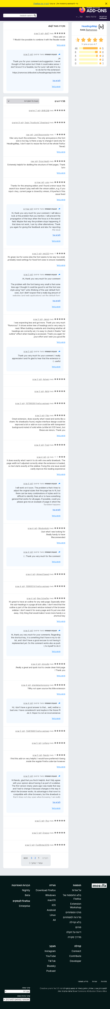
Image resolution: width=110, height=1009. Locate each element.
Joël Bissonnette (41, 134)
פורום (78, 927)
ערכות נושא (91, 16)
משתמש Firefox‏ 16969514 (37, 586)
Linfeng (46, 743)
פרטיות (104, 981)
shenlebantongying (40, 685)
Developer (75, 961)
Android (51, 910)
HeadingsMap (89, 26)
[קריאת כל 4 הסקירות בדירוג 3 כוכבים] (88, 56)
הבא (26, 858)
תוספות (77, 885)
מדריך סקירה (74, 937)
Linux (53, 915)
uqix (47, 182)
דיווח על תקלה (73, 932)
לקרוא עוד (56, 80)
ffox (47, 821)
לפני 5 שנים (39, 33)
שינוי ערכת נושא (23, 996)
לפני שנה (29, 134)
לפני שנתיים (39, 182)
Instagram (50, 951)
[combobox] (20, 15)
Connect (76, 951)
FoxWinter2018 (42, 845)
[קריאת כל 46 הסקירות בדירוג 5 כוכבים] (88, 48)
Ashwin (46, 379)
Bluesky (51, 966)
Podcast (51, 970)
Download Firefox (46, 890)
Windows (50, 895)
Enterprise (24, 905)
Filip (47, 415)
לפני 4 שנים (39, 445)
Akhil (47, 391)
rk (48, 457)
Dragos (46, 833)
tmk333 (46, 253)
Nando (46, 755)
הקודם (45, 858)
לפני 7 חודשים (35, 110)
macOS (52, 900)
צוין (95, 988)
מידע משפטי (83, 981)
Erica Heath (44, 161)
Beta (27, 895)
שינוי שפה (26, 987)
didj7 (47, 33)
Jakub (46, 319)
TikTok (52, 961)
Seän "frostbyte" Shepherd (37, 122)
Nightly (26, 890)
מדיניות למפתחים (72, 917)
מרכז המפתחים (73, 912)
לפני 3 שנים (37, 253)
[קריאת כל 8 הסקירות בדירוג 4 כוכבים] (88, 52)
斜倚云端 (45, 110)
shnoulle (45, 664)
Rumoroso (91, 29)
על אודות (76, 890)
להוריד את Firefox (41, 3)
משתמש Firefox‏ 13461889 (37, 731)
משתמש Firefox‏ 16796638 (37, 403)
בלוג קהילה (75, 922)
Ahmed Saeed (42, 574)
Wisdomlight (43, 528)
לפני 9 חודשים (18, 122)
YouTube (51, 956)
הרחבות (103, 16)
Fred (47, 445)
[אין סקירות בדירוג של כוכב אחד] (88, 63)
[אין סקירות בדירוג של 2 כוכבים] (88, 59)
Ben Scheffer (43, 598)
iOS (54, 905)
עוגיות (94, 981)
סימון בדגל (61, 45)
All (54, 920)
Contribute (75, 956)
